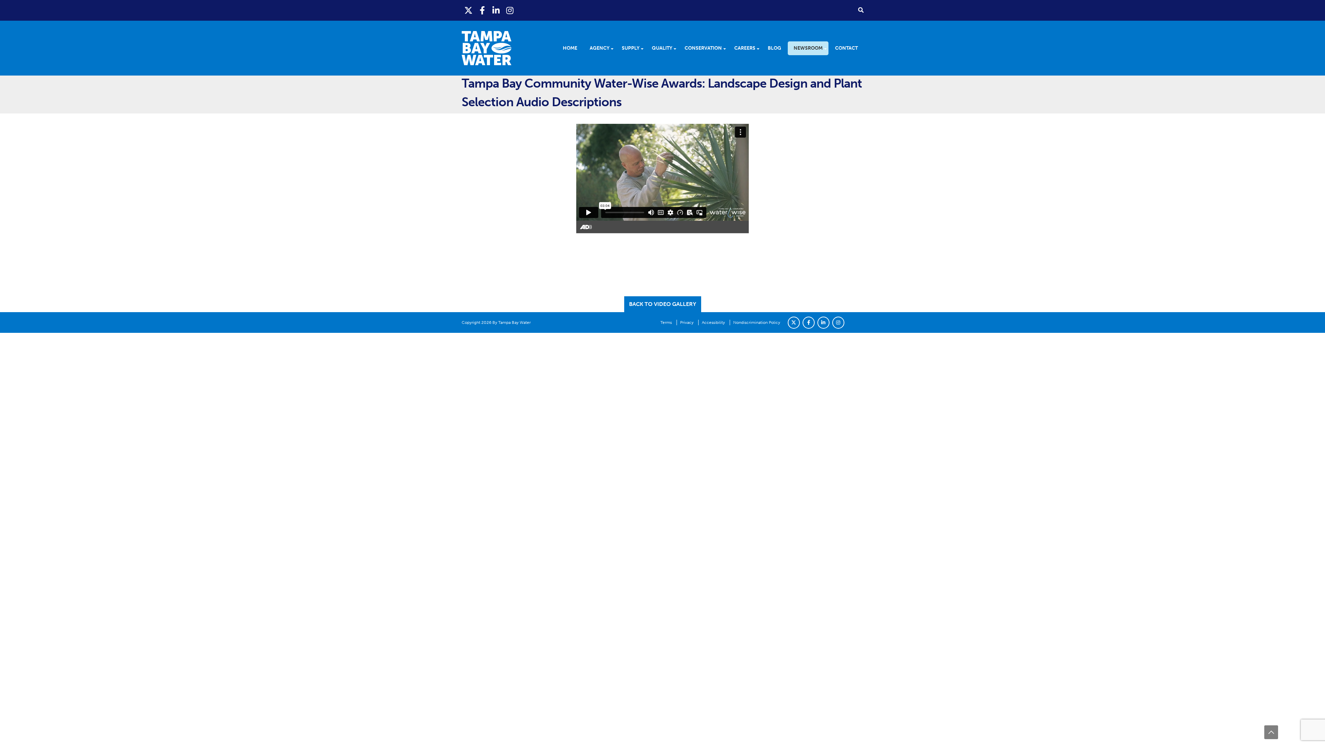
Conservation (703, 48)
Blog (774, 48)
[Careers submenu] (760, 48)
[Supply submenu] (644, 48)
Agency (599, 48)
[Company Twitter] (794, 323)
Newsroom (808, 48)
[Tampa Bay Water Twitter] (468, 11)
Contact (846, 48)
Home (570, 48)
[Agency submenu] (614, 48)
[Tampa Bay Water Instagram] (510, 11)
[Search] (861, 9)
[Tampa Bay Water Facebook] (482, 11)
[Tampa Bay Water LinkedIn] (496, 11)
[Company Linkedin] (823, 323)
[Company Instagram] (838, 323)
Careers (744, 48)
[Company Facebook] (809, 323)
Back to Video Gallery (662, 304)
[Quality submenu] (677, 48)
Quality (662, 48)
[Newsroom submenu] (827, 48)
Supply (630, 48)
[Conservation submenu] (727, 48)
